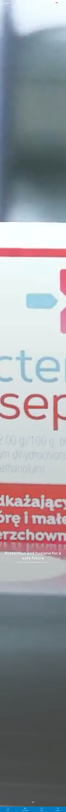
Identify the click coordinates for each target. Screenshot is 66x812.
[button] (62, 3)
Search (8, 809)
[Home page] (7, 3)
